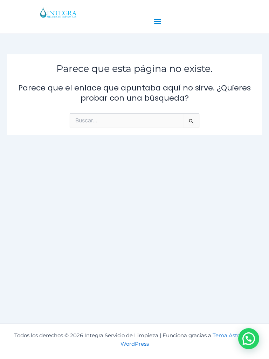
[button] (158, 21)
